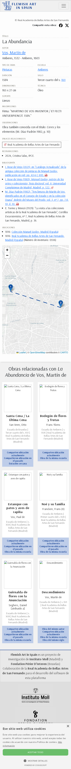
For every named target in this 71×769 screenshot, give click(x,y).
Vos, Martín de (13, 52)
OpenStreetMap (37, 352)
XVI (63, 80)
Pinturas (7, 69)
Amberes (43, 69)
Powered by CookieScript (35, 765)
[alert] (35, 746)
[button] (10, 288)
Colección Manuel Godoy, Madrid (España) (35, 231)
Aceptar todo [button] (36, 752)
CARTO (64, 352)
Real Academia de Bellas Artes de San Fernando (33, 144)
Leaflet (22, 352)
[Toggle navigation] (64, 5)
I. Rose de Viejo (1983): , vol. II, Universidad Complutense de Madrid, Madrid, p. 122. (35, 183)
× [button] (67, 726)
